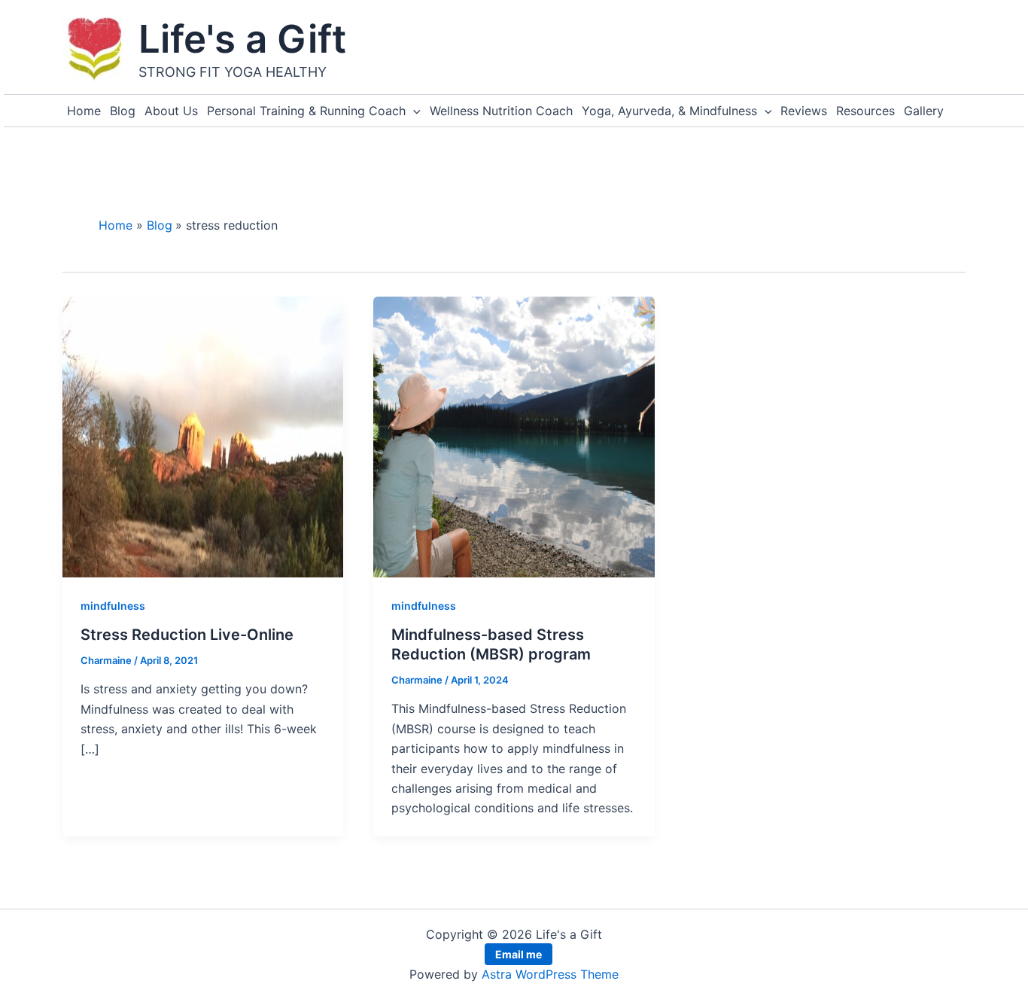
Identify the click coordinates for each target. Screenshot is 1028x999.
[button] (413, 110)
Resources (865, 110)
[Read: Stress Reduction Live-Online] (202, 435)
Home (84, 110)
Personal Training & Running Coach (306, 110)
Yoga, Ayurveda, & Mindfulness (669, 110)
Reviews (803, 110)
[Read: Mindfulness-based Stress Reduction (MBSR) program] (513, 435)
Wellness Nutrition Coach (501, 110)
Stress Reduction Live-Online (187, 635)
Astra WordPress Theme (550, 974)
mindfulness (113, 605)
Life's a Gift (242, 39)
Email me (518, 954)
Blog (122, 110)
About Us (171, 110)
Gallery (924, 110)
